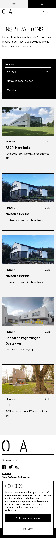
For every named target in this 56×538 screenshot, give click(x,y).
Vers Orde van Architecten (16, 477)
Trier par (10, 64)
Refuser (28, 528)
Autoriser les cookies (28, 518)
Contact (6, 473)
